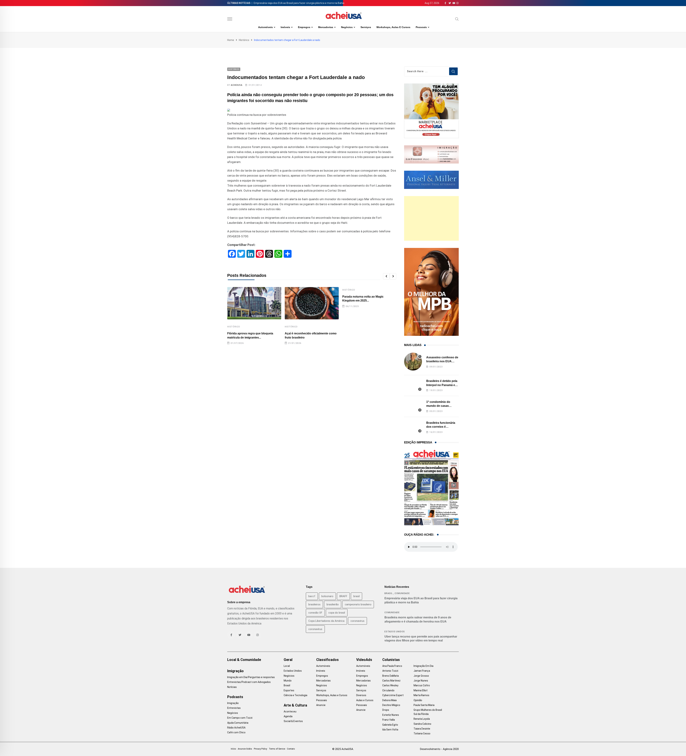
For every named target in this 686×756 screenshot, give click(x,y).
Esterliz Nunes (390, 714)
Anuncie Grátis (245, 749)
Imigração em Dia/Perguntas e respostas (251, 677)
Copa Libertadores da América (326, 620)
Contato (291, 749)
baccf (311, 596)
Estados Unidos (394, 631)
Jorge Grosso (421, 675)
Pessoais (421, 27)
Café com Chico (236, 732)
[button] (386, 276)
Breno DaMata (390, 675)
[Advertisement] (431, 218)
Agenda (288, 716)
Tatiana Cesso (422, 733)
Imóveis (285, 27)
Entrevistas (234, 707)
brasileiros (314, 604)
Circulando (388, 690)
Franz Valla (388, 719)
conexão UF (315, 612)
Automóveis (265, 27)
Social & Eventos (293, 721)
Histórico (244, 40)
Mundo (288, 680)
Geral (288, 660)
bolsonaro (327, 596)
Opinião (418, 700)
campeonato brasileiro (358, 604)
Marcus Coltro (422, 685)
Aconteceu (290, 711)
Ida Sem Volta (390, 729)
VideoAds (364, 660)
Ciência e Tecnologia (295, 695)
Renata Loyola (422, 718)
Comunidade (402, 593)
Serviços (366, 27)
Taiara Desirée (422, 728)
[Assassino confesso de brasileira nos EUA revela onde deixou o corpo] (413, 361)
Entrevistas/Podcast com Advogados (249, 682)
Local (287, 665)
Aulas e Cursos (364, 700)
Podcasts (235, 697)
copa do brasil (336, 612)
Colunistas (391, 660)
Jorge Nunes (421, 680)
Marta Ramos (421, 695)
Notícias (232, 687)
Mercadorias (325, 27)
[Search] (457, 19)
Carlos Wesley (390, 685)
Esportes (289, 690)
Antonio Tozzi (390, 670)
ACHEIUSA (236, 85)
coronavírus (315, 629)
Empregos (304, 27)
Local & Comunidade (244, 660)
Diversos (361, 695)
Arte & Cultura (295, 705)
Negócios (347, 27)
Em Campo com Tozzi (239, 717)
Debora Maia (389, 700)
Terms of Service (277, 749)
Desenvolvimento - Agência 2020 (439, 749)
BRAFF (343, 596)
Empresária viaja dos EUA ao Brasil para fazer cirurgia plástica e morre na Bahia (299, 3)
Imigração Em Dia (423, 665)
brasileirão (333, 604)
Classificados (327, 660)
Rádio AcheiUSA (236, 727)
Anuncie (320, 705)
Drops (385, 709)
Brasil (388, 593)
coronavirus (357, 620)
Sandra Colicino (422, 723)
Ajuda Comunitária (237, 722)
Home (230, 40)
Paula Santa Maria (424, 705)
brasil (356, 596)
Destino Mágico (391, 705)
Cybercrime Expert (393, 695)
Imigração (235, 671)
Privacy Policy (260, 749)
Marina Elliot (420, 690)
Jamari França (422, 670)
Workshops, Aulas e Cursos (393, 27)
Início (233, 749)
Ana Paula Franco (392, 665)
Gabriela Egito (390, 724)
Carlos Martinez (391, 680)
